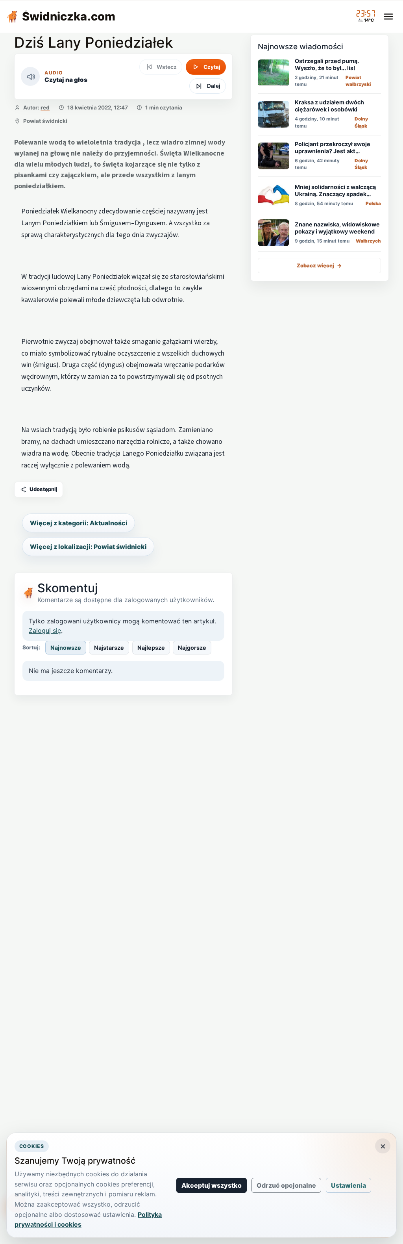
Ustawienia (348, 1185)
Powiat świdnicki (45, 121)
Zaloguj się (45, 630)
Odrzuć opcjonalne (286, 1185)
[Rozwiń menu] (388, 16)
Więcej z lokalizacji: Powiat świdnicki (88, 547)
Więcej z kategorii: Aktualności (79, 523)
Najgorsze (192, 647)
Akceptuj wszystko (211, 1185)
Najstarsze (109, 647)
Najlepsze (151, 647)
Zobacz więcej (319, 265)
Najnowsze (65, 647)
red (45, 107)
